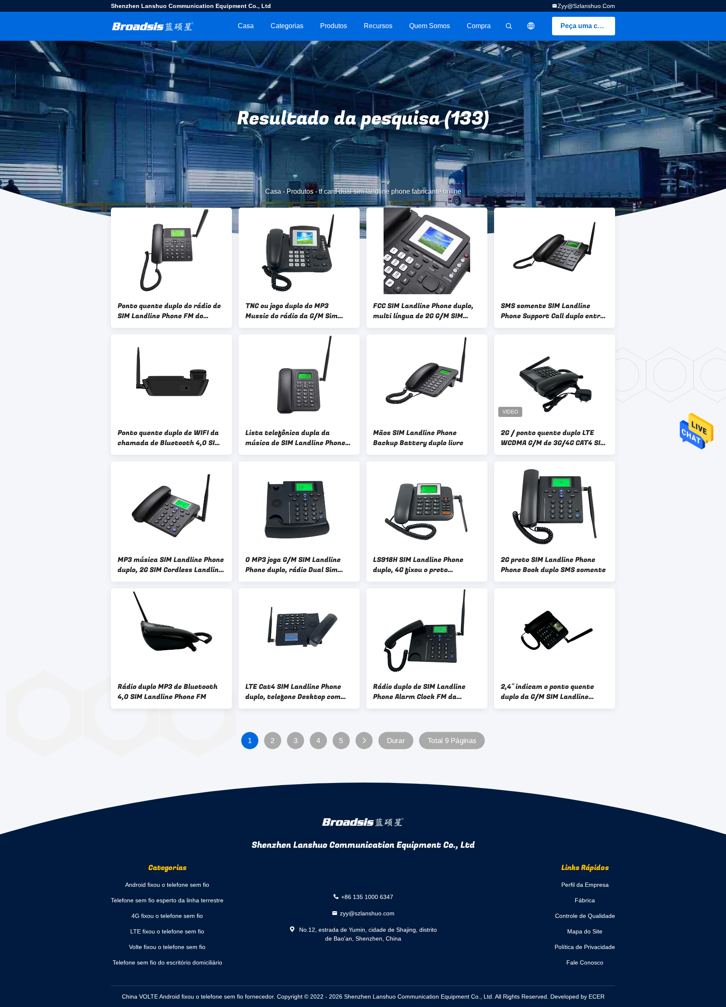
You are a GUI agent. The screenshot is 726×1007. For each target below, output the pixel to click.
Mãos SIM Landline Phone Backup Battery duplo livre (418, 438)
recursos (378, 25)
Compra (479, 25)
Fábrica (585, 900)
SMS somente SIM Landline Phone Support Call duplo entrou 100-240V (554, 311)
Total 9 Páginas (452, 741)
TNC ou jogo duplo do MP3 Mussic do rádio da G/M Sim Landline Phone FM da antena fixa (294, 311)
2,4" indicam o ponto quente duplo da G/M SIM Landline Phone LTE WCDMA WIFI (547, 692)
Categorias (287, 25)
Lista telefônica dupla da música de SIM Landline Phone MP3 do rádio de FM (295, 438)
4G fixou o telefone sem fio (167, 915)
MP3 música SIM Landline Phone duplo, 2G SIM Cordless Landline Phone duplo (171, 565)
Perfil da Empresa (585, 884)
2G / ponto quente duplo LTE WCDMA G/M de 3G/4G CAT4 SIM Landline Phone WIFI (553, 438)
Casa (246, 25)
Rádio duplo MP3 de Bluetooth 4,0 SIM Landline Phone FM (168, 692)
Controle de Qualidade (585, 915)
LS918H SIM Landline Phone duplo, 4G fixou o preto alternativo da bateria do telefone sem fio (418, 565)
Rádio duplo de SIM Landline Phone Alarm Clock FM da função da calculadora (419, 692)
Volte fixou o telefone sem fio (167, 947)
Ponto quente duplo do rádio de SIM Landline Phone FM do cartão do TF (169, 311)
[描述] (531, 26)
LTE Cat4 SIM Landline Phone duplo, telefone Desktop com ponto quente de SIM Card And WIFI (295, 692)
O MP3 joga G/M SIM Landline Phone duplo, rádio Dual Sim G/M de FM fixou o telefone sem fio (298, 565)
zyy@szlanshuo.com (586, 6)
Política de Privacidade (585, 947)
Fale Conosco (584, 962)
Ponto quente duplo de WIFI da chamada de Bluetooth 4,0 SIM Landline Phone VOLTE (169, 438)
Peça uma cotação (587, 25)
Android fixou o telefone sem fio (167, 884)
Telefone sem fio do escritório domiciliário (167, 962)
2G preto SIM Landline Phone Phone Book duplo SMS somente (553, 565)
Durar (396, 741)
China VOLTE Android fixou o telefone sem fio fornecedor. (199, 996)
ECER (597, 996)
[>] (364, 740)
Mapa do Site (584, 931)
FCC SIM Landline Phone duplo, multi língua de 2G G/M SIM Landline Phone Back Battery (423, 311)
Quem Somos (429, 25)
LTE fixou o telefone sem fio (167, 931)
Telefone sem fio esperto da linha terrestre (167, 900)
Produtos (333, 25)
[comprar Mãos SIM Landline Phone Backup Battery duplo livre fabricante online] (426, 378)
